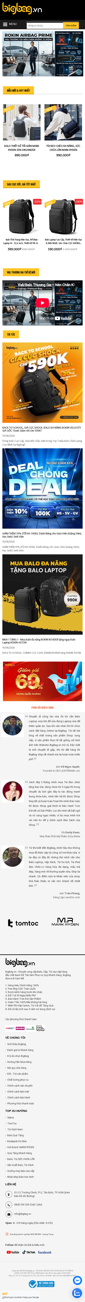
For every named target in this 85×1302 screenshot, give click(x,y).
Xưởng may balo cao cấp (20, 1171)
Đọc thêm (42, 369)
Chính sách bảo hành (18, 1097)
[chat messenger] (77, 1281)
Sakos (10, 1117)
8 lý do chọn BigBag (18, 1056)
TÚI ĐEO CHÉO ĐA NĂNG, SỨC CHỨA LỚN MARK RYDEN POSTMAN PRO (63, 150)
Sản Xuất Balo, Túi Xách (20, 1165)
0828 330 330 (21, 1204)
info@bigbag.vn (22, 1214)
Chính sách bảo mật (18, 1091)
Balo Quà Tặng (15, 1135)
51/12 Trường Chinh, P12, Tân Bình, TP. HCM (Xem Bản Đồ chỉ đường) (42, 1194)
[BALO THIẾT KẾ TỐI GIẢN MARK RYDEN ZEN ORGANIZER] (22, 123)
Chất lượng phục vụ (17, 1079)
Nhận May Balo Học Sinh (20, 1177)
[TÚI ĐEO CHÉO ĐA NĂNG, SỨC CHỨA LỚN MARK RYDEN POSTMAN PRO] (63, 123)
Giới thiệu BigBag (16, 1044)
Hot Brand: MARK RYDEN (20, 1147)
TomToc (12, 1123)
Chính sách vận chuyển (20, 1085)
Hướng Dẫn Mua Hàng (19, 1062)
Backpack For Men (17, 1141)
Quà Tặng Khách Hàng (19, 1153)
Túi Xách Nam (15, 1129)
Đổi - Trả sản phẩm (17, 1074)
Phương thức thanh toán (20, 1103)
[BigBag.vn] (22, 9)
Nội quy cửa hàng (16, 1068)
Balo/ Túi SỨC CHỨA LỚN (21, 1159)
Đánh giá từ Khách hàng (20, 1050)
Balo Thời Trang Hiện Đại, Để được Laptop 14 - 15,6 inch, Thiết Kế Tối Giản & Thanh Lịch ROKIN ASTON (22, 243)
